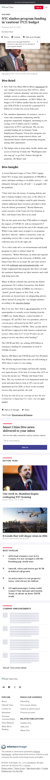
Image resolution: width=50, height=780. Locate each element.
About (4, 701)
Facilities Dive (25, 723)
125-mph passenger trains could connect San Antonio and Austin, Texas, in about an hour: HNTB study (25, 592)
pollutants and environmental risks (24, 265)
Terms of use (19, 768)
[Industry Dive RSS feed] (20, 687)
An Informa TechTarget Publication (25, 2)
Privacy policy (7, 768)
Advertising (24, 701)
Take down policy (33, 768)
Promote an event (27, 712)
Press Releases (8, 723)
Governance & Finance (22, 415)
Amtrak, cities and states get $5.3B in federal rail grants (26, 570)
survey (40, 173)
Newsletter (6, 712)
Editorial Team (7, 705)
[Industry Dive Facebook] (9, 687)
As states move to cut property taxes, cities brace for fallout (24, 579)
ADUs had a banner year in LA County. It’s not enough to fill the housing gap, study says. (25, 559)
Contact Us (6, 709)
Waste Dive (25, 730)
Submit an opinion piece (30, 709)
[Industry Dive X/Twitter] (14, 687)
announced (40, 86)
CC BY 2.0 (34, 74)
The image (5, 74)
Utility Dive (24, 726)
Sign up (38, 7)
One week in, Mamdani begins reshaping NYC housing (21, 495)
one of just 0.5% (33, 308)
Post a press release (18, 667)
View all (6, 667)
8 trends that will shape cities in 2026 (25, 536)
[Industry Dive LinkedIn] (3, 687)
